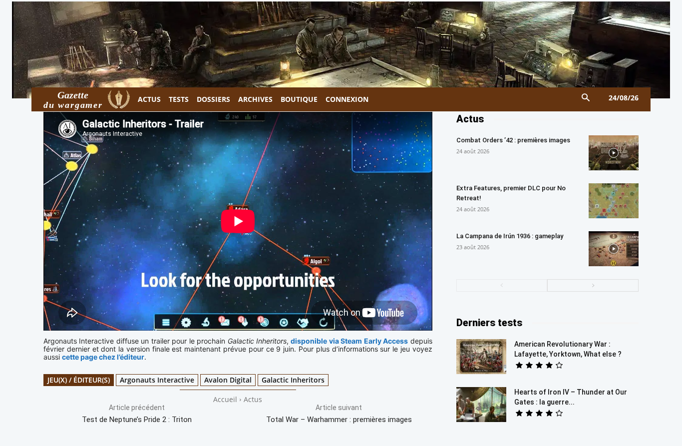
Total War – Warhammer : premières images (339, 419)
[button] (586, 98)
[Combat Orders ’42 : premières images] (614, 152)
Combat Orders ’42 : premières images (513, 140)
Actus (253, 399)
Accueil (225, 399)
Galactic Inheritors (293, 380)
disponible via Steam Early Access (349, 341)
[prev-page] (502, 285)
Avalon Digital (228, 380)
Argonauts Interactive (157, 380)
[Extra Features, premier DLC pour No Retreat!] (614, 200)
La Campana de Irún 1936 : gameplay (509, 236)
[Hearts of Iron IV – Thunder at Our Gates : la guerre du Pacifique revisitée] (481, 404)
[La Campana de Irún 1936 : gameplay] (614, 248)
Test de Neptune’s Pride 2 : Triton (137, 419)
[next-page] (593, 285)
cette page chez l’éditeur (103, 357)
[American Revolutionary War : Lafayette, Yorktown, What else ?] (481, 356)
